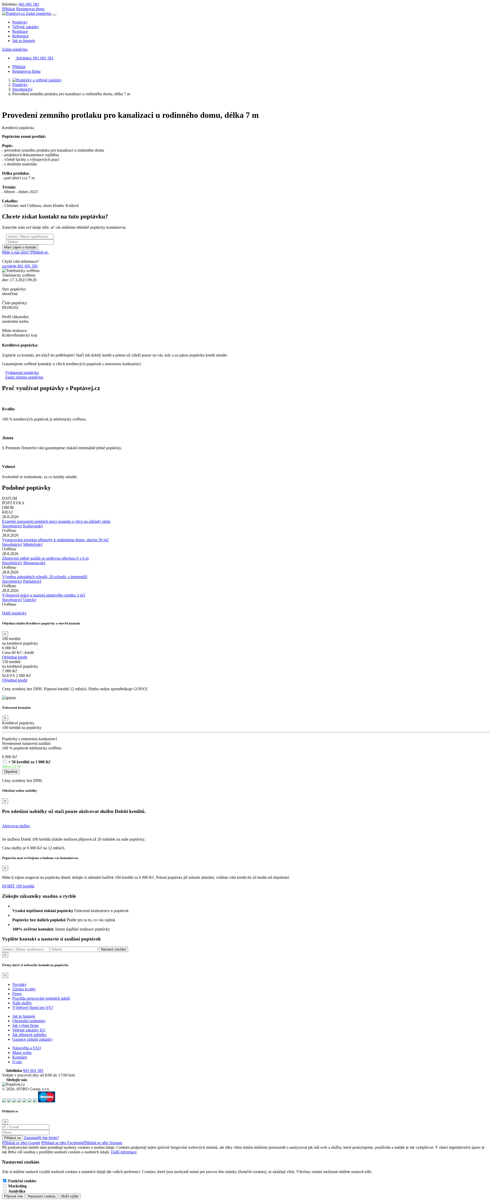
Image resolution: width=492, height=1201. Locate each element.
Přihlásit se (12, 1138)
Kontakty (19, 1057)
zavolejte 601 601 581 (20, 266)
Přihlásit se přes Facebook (62, 1143)
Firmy (17, 993)
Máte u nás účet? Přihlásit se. (25, 252)
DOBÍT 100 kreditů (18, 886)
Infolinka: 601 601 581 (34, 58)
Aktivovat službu (16, 826)
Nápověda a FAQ (26, 1048)
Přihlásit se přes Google (21, 1143)
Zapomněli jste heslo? (41, 1137)
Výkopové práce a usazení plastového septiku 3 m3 (43, 595)
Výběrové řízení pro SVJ (32, 1007)
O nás (17, 1062)
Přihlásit (8, 9)
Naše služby (22, 1003)
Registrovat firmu (30, 9)
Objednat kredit (14, 657)
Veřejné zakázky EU (29, 1030)
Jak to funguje (23, 40)
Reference (20, 36)
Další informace (124, 1152)
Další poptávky (14, 613)
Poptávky (20, 22)
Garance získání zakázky (32, 1039)
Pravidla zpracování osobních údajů (41, 998)
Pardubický (32, 581)
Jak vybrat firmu (25, 1025)
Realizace (20, 31)
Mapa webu (22, 1052)
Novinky (19, 984)
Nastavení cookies (42, 1196)
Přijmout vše (13, 1196)
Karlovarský (33, 526)
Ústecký (29, 600)
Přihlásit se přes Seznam (102, 1143)
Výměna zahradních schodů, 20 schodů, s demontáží (44, 577)
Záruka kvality (24, 989)
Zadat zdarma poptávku (24, 377)
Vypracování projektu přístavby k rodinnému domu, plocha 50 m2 (55, 540)
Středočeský (33, 544)
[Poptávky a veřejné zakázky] (37, 80)
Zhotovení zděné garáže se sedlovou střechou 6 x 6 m (45, 558)
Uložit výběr (69, 1196)
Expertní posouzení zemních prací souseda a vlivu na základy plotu (56, 521)
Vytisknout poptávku (22, 372)
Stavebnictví (22, 89)
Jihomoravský (34, 563)
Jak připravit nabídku (29, 1034)
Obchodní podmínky (29, 1021)
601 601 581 (29, 4)
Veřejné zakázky (25, 27)
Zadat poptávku (38, 13)
